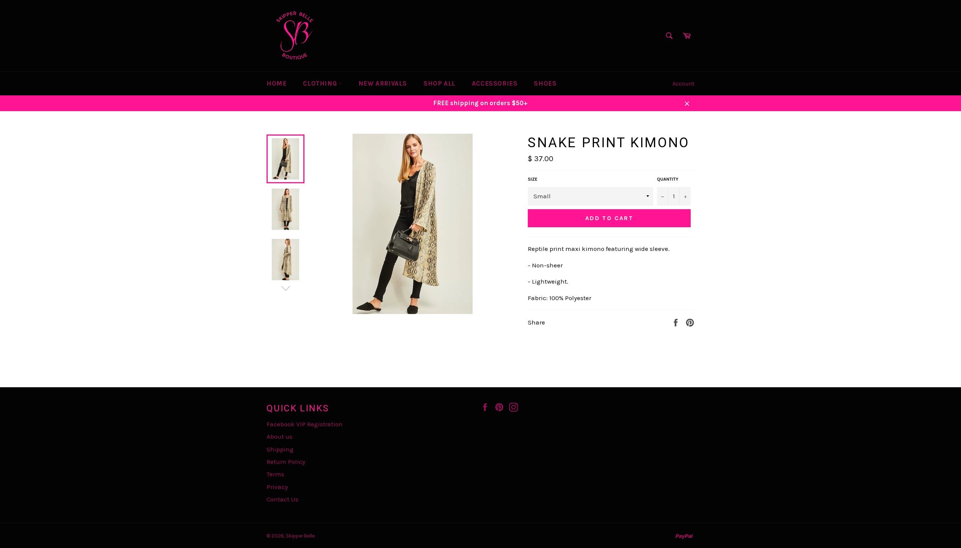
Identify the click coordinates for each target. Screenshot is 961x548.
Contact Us (282, 499)
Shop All (439, 83)
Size (533, 179)
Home (276, 83)
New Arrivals (382, 83)
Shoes (545, 83)
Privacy (277, 487)
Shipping (280, 449)
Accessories (495, 83)
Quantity (667, 179)
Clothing (320, 83)
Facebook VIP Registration (305, 424)
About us (279, 436)
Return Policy (286, 461)
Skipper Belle (300, 536)
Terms (275, 474)
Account (683, 83)
